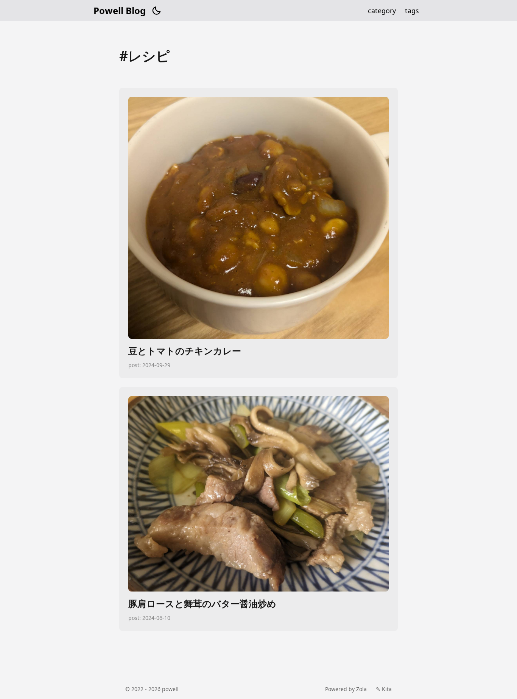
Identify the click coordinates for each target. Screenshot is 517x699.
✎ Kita (384, 689)
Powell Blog (119, 11)
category (382, 10)
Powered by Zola (346, 689)
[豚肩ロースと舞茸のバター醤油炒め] (258, 509)
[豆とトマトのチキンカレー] (258, 233)
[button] (156, 10)
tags (412, 10)
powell (170, 689)
